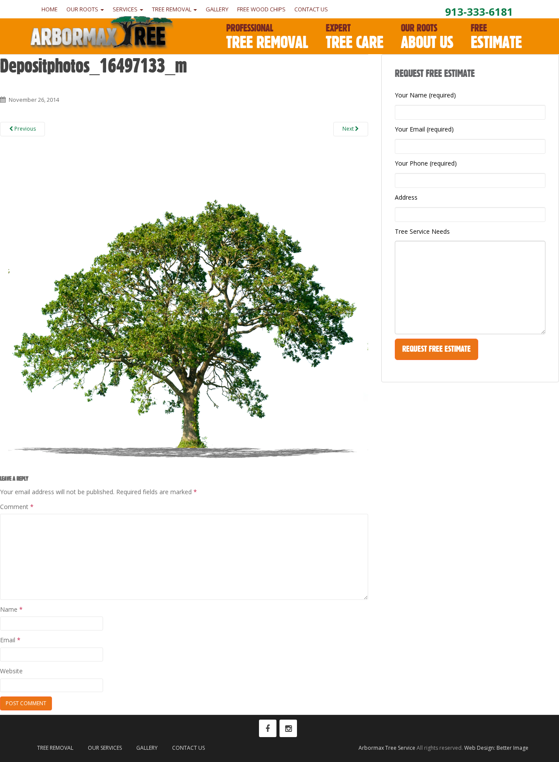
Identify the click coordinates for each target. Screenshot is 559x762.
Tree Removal (172, 9)
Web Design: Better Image (496, 748)
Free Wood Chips (261, 9)
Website (11, 671)
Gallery (217, 9)
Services (126, 9)
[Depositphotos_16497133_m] (184, 307)
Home (49, 9)
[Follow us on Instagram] (288, 728)
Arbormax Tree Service (387, 748)
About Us (427, 37)
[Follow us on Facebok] (267, 728)
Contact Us (311, 9)
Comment (17, 506)
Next (348, 128)
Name (11, 609)
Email (10, 640)
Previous (24, 128)
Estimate (496, 37)
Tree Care (354, 37)
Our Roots (83, 9)
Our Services (105, 748)
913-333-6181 (479, 11)
